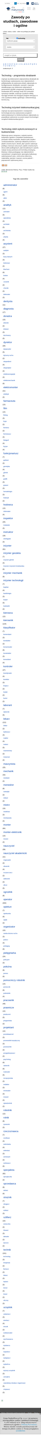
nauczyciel (8, 845)
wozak (5, 1326)
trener (5, 1288)
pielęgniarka (9, 953)
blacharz (6, 269)
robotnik (7, 1110)
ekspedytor (7, 368)
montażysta (7, 818)
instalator (6, 525)
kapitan (6, 587)
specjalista (8, 1170)
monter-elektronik (12, 832)
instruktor (8, 532)
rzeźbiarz (6, 1138)
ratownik (6, 1065)
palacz (5, 940)
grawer (5, 485)
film (5, 408)
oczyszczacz (7, 872)
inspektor (8, 518)
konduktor (6, 641)
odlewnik (6, 879)
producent (6, 1014)
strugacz (6, 1204)
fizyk (5, 421)
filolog (5, 415)
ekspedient (7, 361)
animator (6, 212)
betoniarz (6, 263)
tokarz (5, 1275)
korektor (6, 679)
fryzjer (5, 446)
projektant (8, 1027)
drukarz (6, 329)
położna (7, 966)
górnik (5, 472)
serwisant (6, 1157)
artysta (5, 237)
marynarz (6, 757)
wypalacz (6, 1352)
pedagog (6, 946)
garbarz (6, 460)
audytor (6, 250)
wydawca (6, 1345)
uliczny (5, 1300)
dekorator (6, 294)
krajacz (5, 686)
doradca (7, 316)
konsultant (7, 659)
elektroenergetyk (9, 374)
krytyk (5, 692)
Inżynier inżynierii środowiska (13, 566)
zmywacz (6, 1389)
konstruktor (7, 653)
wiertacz (6, 1320)
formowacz (7, 434)
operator (7, 899)
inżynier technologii (13, 580)
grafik (5, 479)
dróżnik (6, 323)
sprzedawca (9, 1183)
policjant (6, 960)
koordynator (7, 673)
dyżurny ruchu (8, 355)
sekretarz (6, 1150)
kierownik (8, 620)
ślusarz (5, 1230)
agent (5, 192)
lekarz (6, 718)
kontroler (8, 666)
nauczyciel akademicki (15, 853)
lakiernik (6, 712)
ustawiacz (6, 1314)
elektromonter (10, 387)
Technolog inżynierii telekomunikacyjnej (20, 107)
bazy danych (7, 257)
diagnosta (8, 308)
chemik (5, 288)
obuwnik (6, 866)
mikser (5, 798)
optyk (5, 920)
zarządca (6, 1377)
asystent (7, 243)
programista (7, 1020)
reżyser (6, 1097)
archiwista (7, 230)
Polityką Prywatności (29, 1425)
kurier (5, 698)
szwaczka (6, 1224)
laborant (7, 705)
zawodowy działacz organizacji (14, 1383)
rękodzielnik (7, 1103)
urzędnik (7, 1307)
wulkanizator (7, 1333)
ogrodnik (7, 892)
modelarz (6, 811)
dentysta (7, 301)
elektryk (6, 394)
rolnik (6, 1117)
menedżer (8, 784)
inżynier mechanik (12, 573)
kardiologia (7, 593)
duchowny (7, 335)
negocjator (7, 860)
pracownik (8, 1000)
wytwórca (6, 1364)
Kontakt (30, 1412)
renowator (6, 1091)
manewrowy (7, 751)
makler (5, 738)
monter (7, 824)
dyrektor (7, 342)
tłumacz (6, 1269)
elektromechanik (9, 380)
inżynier (7, 545)
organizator (9, 926)
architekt (6, 224)
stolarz (5, 1190)
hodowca (8, 504)
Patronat (36, 1412)
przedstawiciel (8, 1034)
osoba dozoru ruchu (10, 933)
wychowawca (8, 1339)
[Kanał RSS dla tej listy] (3, 166)
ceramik (6, 282)
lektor (5, 725)
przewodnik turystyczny (11, 1040)
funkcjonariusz (10, 453)
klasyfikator (9, 627)
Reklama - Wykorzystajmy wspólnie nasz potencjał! (13, 1412)
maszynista (9, 764)
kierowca (8, 612)
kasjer (5, 600)
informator (6, 511)
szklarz (5, 1210)
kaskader (6, 606)
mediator (6, 778)
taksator (6, 1236)
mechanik (8, 771)
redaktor (6, 1084)
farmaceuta (9, 401)
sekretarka (7, 1144)
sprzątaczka (7, 1177)
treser (5, 1294)
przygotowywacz (9, 1053)
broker (5, 275)
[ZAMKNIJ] (20, 1431)
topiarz (5, 1281)
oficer (5, 885)
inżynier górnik (8, 560)
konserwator (7, 647)
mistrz (6, 804)
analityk (7, 205)
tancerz (6, 1243)
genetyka (6, 466)
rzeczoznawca (10, 1131)
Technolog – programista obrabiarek (18, 75)
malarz (5, 744)
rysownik (6, 1124)
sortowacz (7, 1163)
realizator (6, 1072)
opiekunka (7, 913)
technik (7, 1249)
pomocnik (6, 987)
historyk (6, 498)
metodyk (6, 791)
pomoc (5, 973)
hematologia (7, 491)
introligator (7, 539)
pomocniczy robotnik (14, 980)
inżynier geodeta (12, 553)
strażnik (7, 1197)
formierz (6, 428)
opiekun (7, 906)
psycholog (7, 1059)
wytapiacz (6, 1358)
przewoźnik (7, 1047)
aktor (5, 198)
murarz (5, 839)
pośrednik (6, 993)
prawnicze (8, 1007)
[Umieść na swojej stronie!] (6, 166)
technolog (6, 1256)
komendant (7, 634)
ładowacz (6, 732)
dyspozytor (7, 349)
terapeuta (6, 1263)
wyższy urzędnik (9, 1370)
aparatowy (7, 218)
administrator (10, 185)
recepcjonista (8, 1078)
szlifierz (7, 1217)
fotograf (6, 440)
